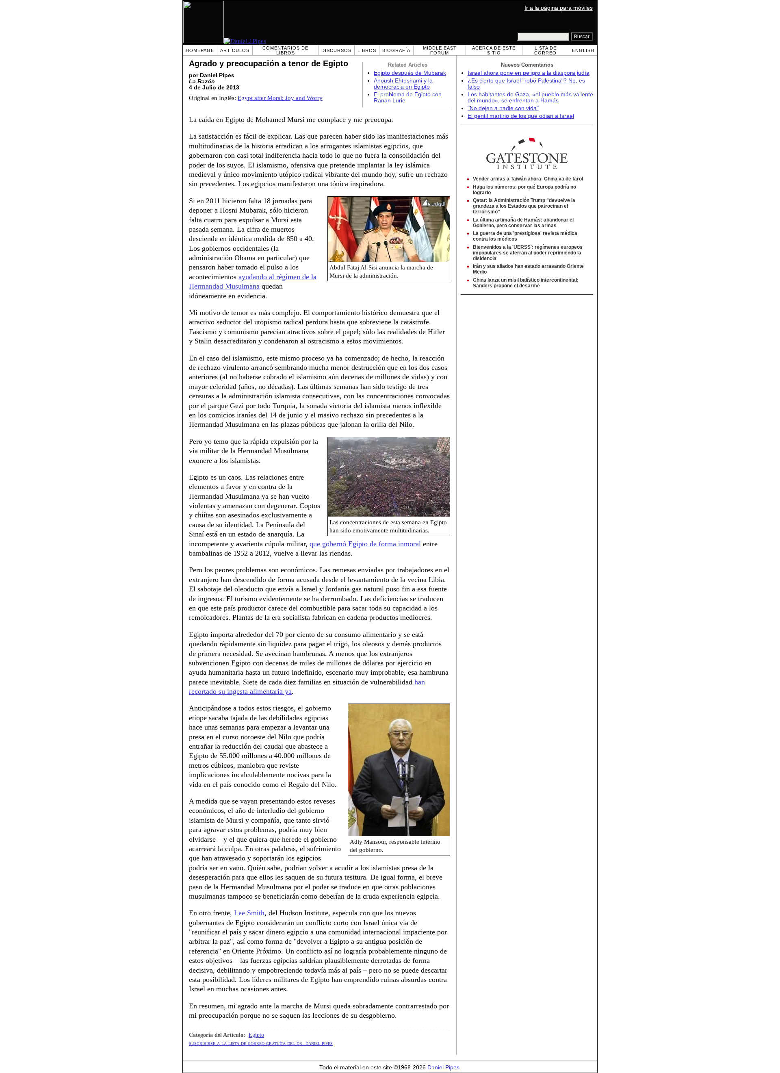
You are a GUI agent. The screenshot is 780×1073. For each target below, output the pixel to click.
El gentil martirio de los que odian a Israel (521, 116)
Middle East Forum (440, 50)
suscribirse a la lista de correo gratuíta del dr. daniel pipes (261, 1043)
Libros (367, 50)
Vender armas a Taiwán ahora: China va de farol (528, 179)
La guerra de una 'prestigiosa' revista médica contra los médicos (525, 236)
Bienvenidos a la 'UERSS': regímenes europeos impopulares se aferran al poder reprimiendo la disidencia (528, 252)
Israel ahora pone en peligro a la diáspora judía (528, 73)
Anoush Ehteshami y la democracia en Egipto (403, 84)
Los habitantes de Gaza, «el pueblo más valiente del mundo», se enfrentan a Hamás (530, 97)
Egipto (256, 1035)
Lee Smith (249, 913)
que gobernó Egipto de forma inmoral (365, 544)
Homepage (200, 50)
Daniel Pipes (443, 1067)
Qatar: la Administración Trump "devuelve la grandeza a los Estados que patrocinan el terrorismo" (524, 206)
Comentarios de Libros (285, 50)
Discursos (336, 50)
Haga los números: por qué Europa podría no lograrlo (524, 189)
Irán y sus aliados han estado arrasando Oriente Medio (528, 269)
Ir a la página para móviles (558, 8)
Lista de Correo (545, 50)
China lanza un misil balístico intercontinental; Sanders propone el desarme (525, 283)
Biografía (396, 50)
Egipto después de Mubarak (410, 73)
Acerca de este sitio (494, 50)
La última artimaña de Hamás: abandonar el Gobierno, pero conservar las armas (523, 222)
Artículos (234, 50)
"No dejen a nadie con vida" (503, 108)
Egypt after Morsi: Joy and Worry (280, 98)
